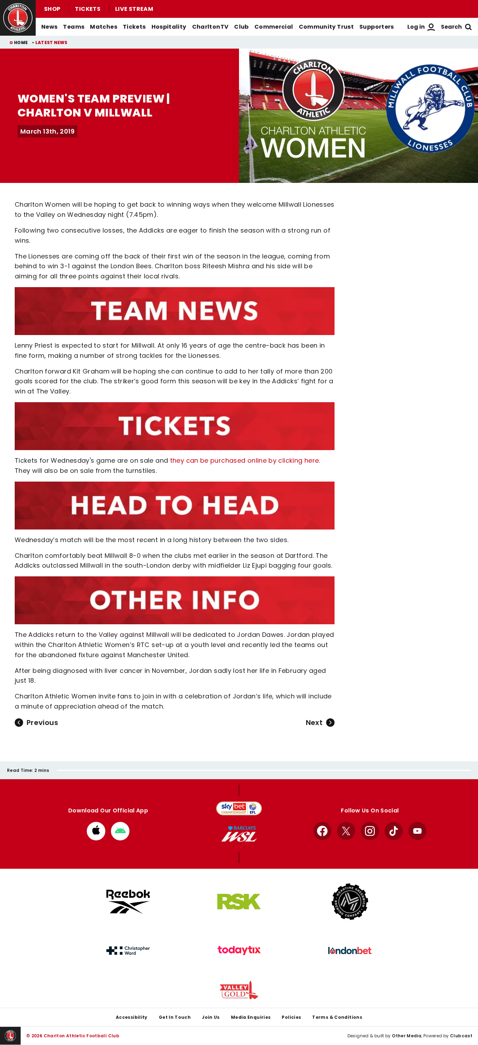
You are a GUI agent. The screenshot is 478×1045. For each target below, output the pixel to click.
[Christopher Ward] (128, 950)
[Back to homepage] (18, 18)
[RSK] (239, 902)
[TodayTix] (239, 950)
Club (241, 27)
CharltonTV (210, 27)
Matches (103, 27)
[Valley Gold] (239, 990)
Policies (291, 1017)
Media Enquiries (251, 1017)
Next (314, 722)
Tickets (87, 9)
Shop (52, 9)
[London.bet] (350, 950)
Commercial (273, 27)
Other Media (406, 1036)
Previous (42, 722)
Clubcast (461, 1036)
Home (21, 42)
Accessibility (132, 1017)
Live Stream (134, 9)
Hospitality (169, 27)
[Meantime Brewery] (350, 901)
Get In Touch (175, 1017)
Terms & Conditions (337, 1017)
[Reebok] (128, 902)
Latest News (51, 42)
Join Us (211, 1017)
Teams (73, 27)
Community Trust (326, 27)
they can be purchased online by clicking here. (245, 460)
